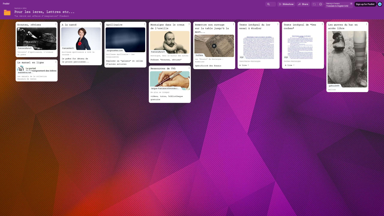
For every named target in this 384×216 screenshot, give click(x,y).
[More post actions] (56, 24)
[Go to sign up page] (379, 4)
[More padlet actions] (321, 4)
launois (17, 8)
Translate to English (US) (337, 6)
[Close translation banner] (351, 3)
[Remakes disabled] (314, 4)
